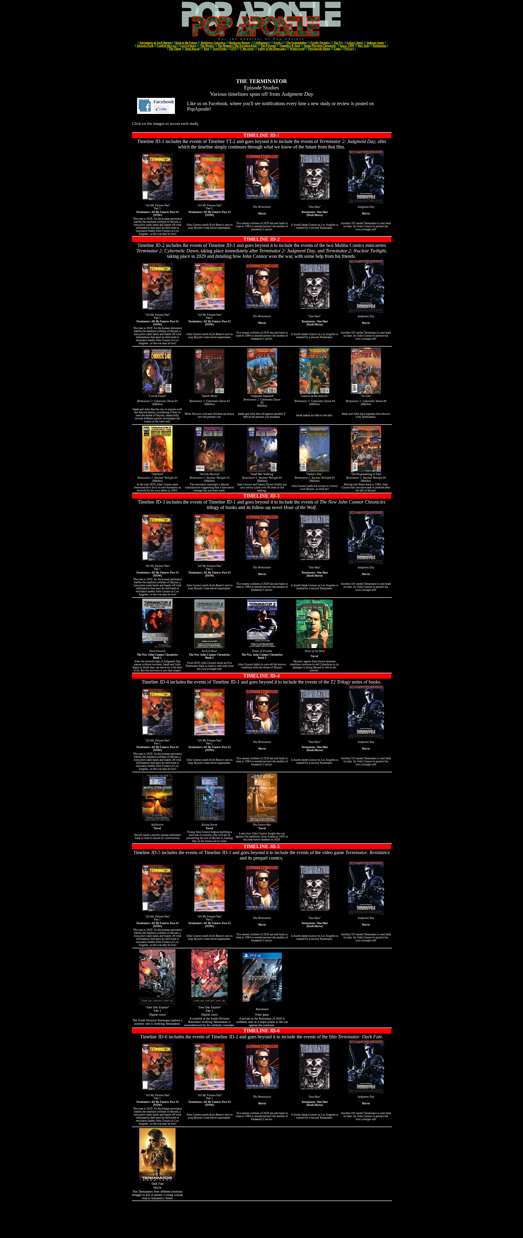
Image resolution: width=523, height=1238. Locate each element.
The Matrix (207, 45)
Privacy (349, 48)
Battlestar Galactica (213, 42)
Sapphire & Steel (290, 45)
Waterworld (297, 48)
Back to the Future (186, 42)
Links (337, 48)
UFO (233, 48)
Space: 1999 (347, 45)
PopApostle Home (319, 48)
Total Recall (192, 48)
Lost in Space (188, 45)
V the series (247, 48)
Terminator (379, 45)
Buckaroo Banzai (239, 42)
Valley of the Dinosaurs (272, 48)
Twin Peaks (220, 48)
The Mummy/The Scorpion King (237, 45)
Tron (206, 48)
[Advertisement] (261, 64)
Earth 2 (278, 42)
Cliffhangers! (262, 42)
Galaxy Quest (355, 42)
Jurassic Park (145, 45)
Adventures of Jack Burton (155, 42)
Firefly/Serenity (320, 42)
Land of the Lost (167, 45)
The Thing (175, 48)
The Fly (338, 42)
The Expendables (296, 42)
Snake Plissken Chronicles (320, 45)
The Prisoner (268, 45)
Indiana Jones (375, 42)
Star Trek (363, 45)
